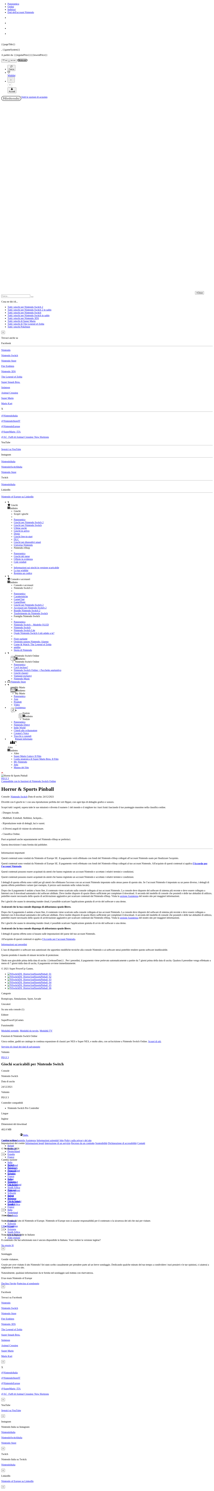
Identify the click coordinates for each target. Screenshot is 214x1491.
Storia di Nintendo (23, 650)
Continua (13, 1226)
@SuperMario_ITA (11, 431)
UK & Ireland (14, 1201)
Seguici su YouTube (11, 449)
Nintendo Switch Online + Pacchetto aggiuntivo (37, 670)
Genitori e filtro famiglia (13, 1140)
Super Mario (7, 398)
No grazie (6, 1245)
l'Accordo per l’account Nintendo (58, 939)
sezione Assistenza (129, 896)
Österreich (13, 1184)
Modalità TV (46, 1030)
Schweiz (12, 1223)
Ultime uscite (20, 528)
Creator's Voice (21, 733)
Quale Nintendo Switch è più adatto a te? (34, 633)
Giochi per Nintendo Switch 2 (29, 522)
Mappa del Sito (21, 767)
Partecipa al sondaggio (28, 1283)
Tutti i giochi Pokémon (19, 326)
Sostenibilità (101, 1143)
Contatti (141, 1143)
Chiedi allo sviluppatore (25, 730)
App (16, 699)
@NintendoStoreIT (10, 421)
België (11, 1145)
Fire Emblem (7, 366)
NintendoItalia (8, 461)
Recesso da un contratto (83, 1143)
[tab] (107, 1135)
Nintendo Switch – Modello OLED (31, 624)
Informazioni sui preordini (14, 944)
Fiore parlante (20, 638)
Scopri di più (154, 1041)
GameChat (19, 599)
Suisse (11, 1195)
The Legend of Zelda (11, 376)
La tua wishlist (21, 570)
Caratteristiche (21, 596)
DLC (16, 539)
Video (17, 704)
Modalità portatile (10, 1030)
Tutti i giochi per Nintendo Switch (24, 312)
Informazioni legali (34, 1143)
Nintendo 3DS (8, 371)
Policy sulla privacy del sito (77, 1140)
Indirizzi (12, 9)
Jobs (16, 764)
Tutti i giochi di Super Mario (22, 321)
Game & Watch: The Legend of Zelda (32, 644)
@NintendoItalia (9, 415)
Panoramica (13, 4)
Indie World (20, 727)
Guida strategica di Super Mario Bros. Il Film (36, 759)
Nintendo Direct (22, 724)
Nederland (13, 1212)
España (11, 1154)
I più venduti (20, 562)
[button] (110, 505)
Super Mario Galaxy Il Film (27, 756)
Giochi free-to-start (23, 536)
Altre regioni (14, 1237)
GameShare (19, 602)
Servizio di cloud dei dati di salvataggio (20, 1046)
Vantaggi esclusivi (23, 676)
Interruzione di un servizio (57, 1143)
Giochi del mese (22, 556)
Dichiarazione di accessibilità (122, 1143)
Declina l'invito (8, 1283)
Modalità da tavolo (29, 1030)
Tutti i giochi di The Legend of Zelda (26, 324)
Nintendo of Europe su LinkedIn (17, 496)
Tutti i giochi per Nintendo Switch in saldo (29, 315)
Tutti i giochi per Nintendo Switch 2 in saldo (29, 309)
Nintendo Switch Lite (24, 630)
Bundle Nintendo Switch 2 (27, 610)
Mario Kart (6, 403)
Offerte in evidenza (23, 559)
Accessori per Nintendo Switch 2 (30, 607)
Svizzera (12, 1229)
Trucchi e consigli (22, 736)
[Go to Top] (107, 772)
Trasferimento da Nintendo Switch (31, 613)
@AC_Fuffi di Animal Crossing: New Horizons (25, 437)
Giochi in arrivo (21, 531)
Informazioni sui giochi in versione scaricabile (36, 567)
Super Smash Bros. (10, 382)
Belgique (12, 1168)
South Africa (14, 1187)
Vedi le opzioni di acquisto (34, 97)
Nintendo (5, 350)
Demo (17, 533)
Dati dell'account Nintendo (21, 12)
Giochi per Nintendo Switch (28, 525)
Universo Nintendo (23, 545)
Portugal (12, 1190)
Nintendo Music (22, 678)
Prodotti (18, 702)
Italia (10, 1162)
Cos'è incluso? (21, 667)
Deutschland (14, 1151)
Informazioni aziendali (48, 1140)
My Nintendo (20, 761)
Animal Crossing (9, 392)
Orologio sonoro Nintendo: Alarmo (31, 641)
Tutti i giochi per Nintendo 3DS (23, 318)
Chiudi (4, 1226)
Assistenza (31, 1140)
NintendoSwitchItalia (11, 467)
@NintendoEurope (10, 426)
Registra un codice (23, 573)
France (11, 1157)
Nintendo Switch (9, 355)
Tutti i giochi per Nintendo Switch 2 (25, 307)
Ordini (11, 6)
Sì (13, 1245)
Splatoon (5, 387)
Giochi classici (21, 673)
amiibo (17, 647)
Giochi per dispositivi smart (27, 542)
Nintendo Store (8, 360)
